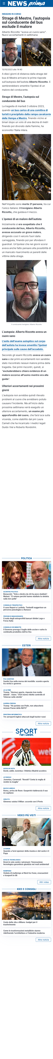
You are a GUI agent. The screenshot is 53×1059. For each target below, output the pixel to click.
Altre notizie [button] (43, 638)
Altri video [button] (44, 882)
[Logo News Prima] (26, 3)
